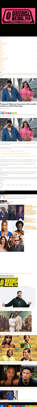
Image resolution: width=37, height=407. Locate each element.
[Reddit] (5, 113)
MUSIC (1, 47)
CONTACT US (3, 53)
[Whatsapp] (14, 113)
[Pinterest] (8, 113)
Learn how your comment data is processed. (22, 273)
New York (13, 116)
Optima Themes (8, 404)
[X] (3, 113)
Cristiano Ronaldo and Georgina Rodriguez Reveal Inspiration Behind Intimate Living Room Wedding (17, 333)
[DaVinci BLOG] (18, 36)
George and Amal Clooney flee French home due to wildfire (30, 228)
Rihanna (17, 114)
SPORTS (1, 52)
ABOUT (1, 55)
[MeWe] (10, 113)
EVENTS (2, 49)
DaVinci (8, 108)
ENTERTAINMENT (4, 43)
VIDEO (1, 46)
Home (1, 41)
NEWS (1, 50)
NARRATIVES (3, 44)
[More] (16, 113)
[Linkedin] (6, 113)
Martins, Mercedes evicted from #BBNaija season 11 (30, 221)
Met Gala (14, 143)
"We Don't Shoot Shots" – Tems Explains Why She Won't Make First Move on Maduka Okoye (17, 388)
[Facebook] (1, 113)
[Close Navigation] (0, 77)
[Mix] (12, 113)
